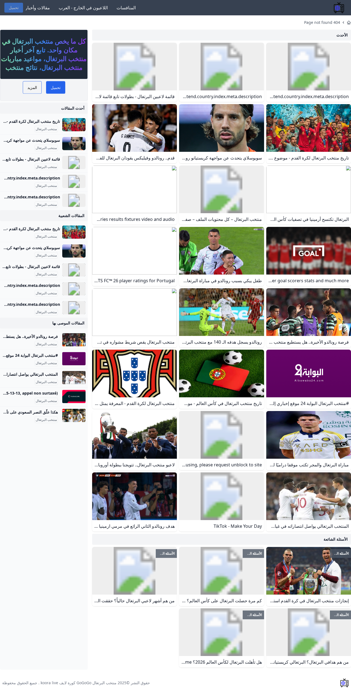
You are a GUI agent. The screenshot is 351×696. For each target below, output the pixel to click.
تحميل (14, 7)
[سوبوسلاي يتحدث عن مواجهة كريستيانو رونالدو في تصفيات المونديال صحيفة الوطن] (74, 143)
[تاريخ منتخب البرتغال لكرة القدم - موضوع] (74, 124)
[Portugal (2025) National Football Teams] (74, 181)
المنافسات (126, 8)
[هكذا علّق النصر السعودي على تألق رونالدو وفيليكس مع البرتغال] (74, 415)
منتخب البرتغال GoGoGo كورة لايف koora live (78, 682)
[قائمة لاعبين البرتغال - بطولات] (74, 162)
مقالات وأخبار (37, 8)
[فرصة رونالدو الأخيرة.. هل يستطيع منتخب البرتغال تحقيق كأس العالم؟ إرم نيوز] (74, 339)
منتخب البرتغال (46, 129)
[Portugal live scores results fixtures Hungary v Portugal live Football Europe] (74, 396)
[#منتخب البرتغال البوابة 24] (74, 358)
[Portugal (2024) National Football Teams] (74, 200)
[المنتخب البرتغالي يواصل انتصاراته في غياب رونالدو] (74, 377)
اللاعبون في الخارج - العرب (83, 8)
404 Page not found (322, 22)
